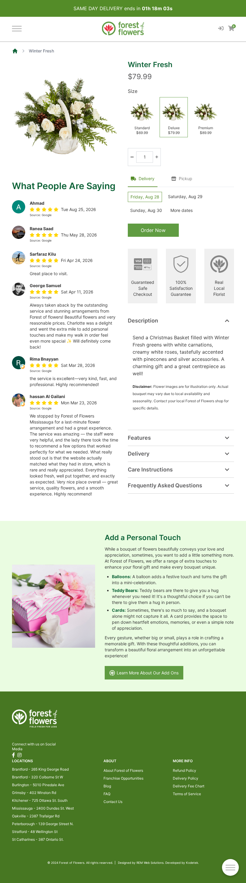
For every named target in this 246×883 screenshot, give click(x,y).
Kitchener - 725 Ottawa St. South (40, 800)
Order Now (153, 230)
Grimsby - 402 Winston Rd (34, 792)
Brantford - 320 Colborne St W (37, 777)
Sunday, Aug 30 (146, 210)
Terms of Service (187, 794)
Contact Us (113, 801)
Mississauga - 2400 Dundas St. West (43, 808)
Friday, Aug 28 (144, 196)
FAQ (107, 794)
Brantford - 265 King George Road (40, 769)
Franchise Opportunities (123, 778)
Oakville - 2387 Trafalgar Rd (35, 816)
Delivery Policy (185, 778)
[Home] (15, 51)
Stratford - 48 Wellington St (35, 831)
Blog (107, 786)
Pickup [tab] (185, 178)
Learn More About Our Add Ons (147, 672)
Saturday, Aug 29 (185, 196)
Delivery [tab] (146, 178)
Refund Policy (184, 770)
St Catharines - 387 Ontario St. (38, 839)
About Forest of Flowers (123, 770)
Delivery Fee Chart (188, 786)
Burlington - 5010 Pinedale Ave (38, 785)
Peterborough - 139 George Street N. (43, 824)
